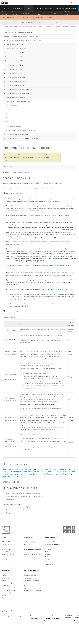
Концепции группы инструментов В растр (21, 130)
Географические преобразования (41, 472)
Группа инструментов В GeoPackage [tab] (17, 93)
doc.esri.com (47, 17)
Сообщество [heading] (28, 537)
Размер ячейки (33, 469)
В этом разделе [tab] (9, 167)
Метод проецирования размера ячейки (55, 469)
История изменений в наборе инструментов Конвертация (23, 40)
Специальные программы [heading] (32, 571)
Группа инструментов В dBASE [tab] (15, 85)
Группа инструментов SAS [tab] (13, 73)
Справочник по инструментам (37, 13)
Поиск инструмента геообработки (17, 510)
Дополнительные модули (44, 8)
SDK (60, 13)
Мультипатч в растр (12, 110)
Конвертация (49, 27)
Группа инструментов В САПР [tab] (15, 77)
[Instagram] (69, 531)
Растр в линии (11, 513)
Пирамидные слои (30, 294)
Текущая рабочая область (12, 472)
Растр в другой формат (13, 126)
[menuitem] (12, 542)
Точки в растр (10, 114)
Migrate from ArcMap (69, 13)
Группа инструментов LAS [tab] (13, 69)
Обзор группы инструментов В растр (18, 102)
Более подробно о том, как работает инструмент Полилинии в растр (28, 188)
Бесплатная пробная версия (66, 8)
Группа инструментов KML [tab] (14, 65)
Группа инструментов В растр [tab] (15, 97)
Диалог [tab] (6, 317)
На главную (5, 13)
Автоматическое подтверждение (15, 469)
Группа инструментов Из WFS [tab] (15, 53)
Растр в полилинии (58, 265)
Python (53, 13)
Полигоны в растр (12, 118)
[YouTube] (73, 531)
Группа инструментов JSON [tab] (14, 61)
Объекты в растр (11, 106)
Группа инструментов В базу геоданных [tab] (18, 89)
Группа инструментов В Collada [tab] (15, 81)
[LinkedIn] (73, 528)
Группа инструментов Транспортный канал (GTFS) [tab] (21, 138)
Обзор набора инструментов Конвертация (18, 32)
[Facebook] (65, 528)
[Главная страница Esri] (5, 2)
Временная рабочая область (57, 474)
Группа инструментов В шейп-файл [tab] (16, 134)
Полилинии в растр (12, 122)
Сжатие (26, 304)
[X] (69, 528)
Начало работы (14, 13)
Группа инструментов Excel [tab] (14, 45)
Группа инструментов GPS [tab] (14, 57)
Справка (26, 13)
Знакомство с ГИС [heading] (51, 537)
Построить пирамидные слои (48, 299)
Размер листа (15, 476)
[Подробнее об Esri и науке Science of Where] (6, 530)
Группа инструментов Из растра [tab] (16, 49)
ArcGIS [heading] (4, 537)
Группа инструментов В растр (65, 27)
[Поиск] (71, 2)
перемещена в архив (30, 155)
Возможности (17, 8)
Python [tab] (13, 317)
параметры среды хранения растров (54, 289)
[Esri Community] (65, 531)
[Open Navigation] (76, 2)
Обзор (6, 8)
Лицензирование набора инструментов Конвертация (21, 36)
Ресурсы (29, 8)
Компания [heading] (5, 571)
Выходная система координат (21, 474)
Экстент (26, 472)
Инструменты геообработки (33, 27)
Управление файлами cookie (68, 617)
